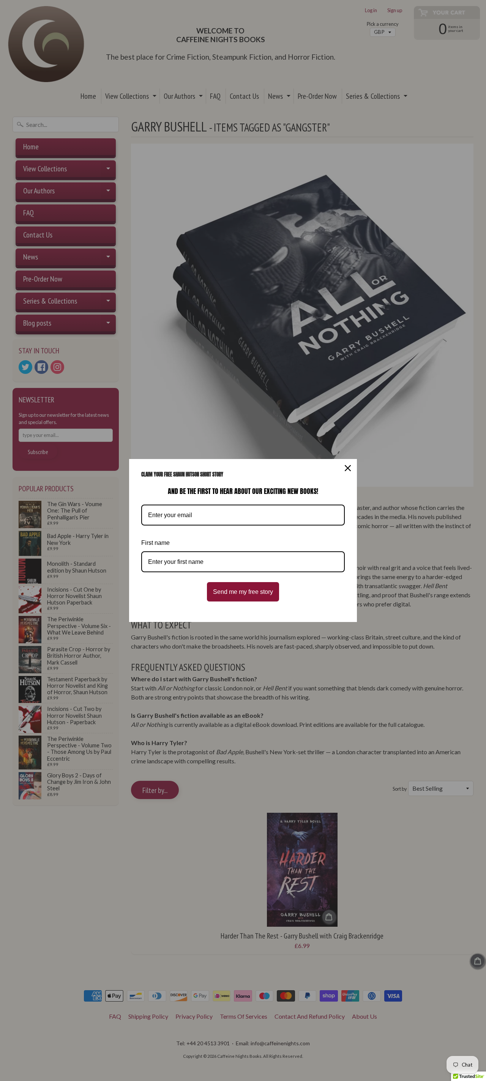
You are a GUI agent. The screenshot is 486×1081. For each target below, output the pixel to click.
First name (155, 543)
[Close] (348, 468)
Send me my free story (243, 592)
